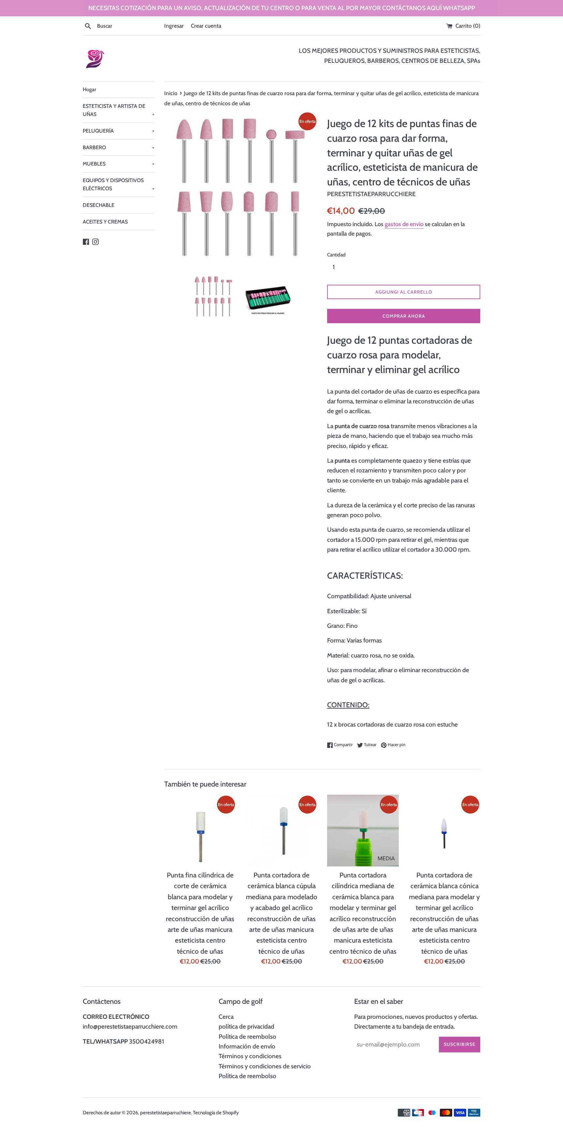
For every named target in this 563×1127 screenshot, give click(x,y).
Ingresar (174, 25)
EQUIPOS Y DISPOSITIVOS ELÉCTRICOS (118, 184)
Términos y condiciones (250, 1056)
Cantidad (336, 255)
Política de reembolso (247, 1036)
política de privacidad (246, 1026)
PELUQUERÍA (118, 131)
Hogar (89, 89)
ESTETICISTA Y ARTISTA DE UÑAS (118, 110)
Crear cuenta (206, 25)
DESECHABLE (98, 205)
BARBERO (118, 147)
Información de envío (247, 1046)
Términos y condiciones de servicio (265, 1066)
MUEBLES (118, 164)
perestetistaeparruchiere (165, 1112)
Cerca (226, 1016)
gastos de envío (404, 224)
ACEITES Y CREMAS (105, 222)
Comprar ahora (404, 316)
